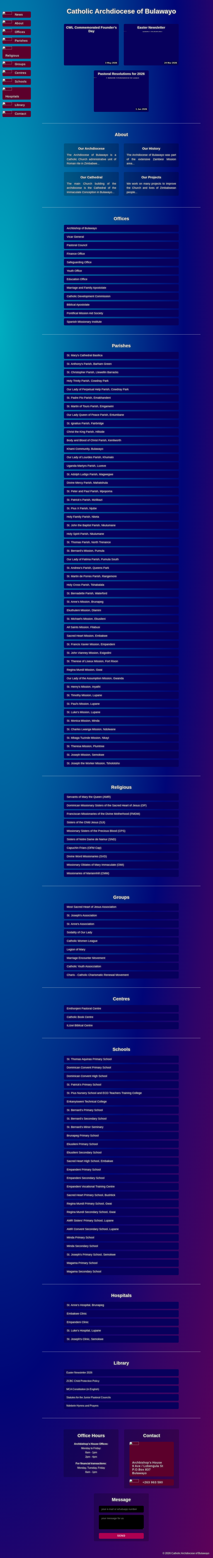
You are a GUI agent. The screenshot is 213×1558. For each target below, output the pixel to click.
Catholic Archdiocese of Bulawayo (121, 11)
